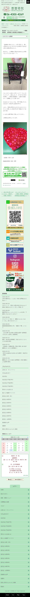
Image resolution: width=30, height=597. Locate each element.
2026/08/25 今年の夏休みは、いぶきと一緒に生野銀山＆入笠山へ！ (14, 298)
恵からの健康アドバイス (8, 393)
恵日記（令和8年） (7, 419)
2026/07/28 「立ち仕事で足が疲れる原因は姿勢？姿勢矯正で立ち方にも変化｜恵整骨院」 (14, 332)
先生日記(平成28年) (7, 383)
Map (18, 595)
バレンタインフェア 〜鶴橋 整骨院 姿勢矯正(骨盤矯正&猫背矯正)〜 (21, 193)
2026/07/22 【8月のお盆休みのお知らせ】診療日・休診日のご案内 (14, 353)
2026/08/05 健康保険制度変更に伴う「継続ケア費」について (14, 325)
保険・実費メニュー (6, 498)
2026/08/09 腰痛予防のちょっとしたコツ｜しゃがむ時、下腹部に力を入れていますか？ (14, 312)
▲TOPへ (15, 486)
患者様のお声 (5, 422)
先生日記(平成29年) (7, 386)
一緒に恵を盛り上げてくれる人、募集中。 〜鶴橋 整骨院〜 (7, 193)
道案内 (4, 426)
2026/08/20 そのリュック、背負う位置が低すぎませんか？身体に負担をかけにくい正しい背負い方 (14, 305)
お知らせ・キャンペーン (15, 23)
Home (7, 595)
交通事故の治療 (5, 502)
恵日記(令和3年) (6, 402)
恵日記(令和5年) (6, 409)
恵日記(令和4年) (6, 406)
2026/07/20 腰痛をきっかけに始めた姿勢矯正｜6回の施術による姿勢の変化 (14, 359)
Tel (13, 595)
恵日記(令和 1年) (7, 396)
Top (23, 595)
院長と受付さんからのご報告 (9, 429)
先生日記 (4, 376)
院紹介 (2, 586)
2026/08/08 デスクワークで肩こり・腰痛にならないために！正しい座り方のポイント (14, 319)
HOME (3, 23)
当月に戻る (25, 475)
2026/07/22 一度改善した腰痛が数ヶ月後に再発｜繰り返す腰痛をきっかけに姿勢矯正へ (14, 346)
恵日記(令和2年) (6, 399)
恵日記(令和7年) (6, 416)
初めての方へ (4, 494)
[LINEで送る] (21, 180)
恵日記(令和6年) (6, 412)
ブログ (7, 23)
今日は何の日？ (6, 373)
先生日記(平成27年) (7, 379)
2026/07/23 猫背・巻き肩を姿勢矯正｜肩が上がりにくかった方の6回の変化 (14, 339)
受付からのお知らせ (7, 389)
